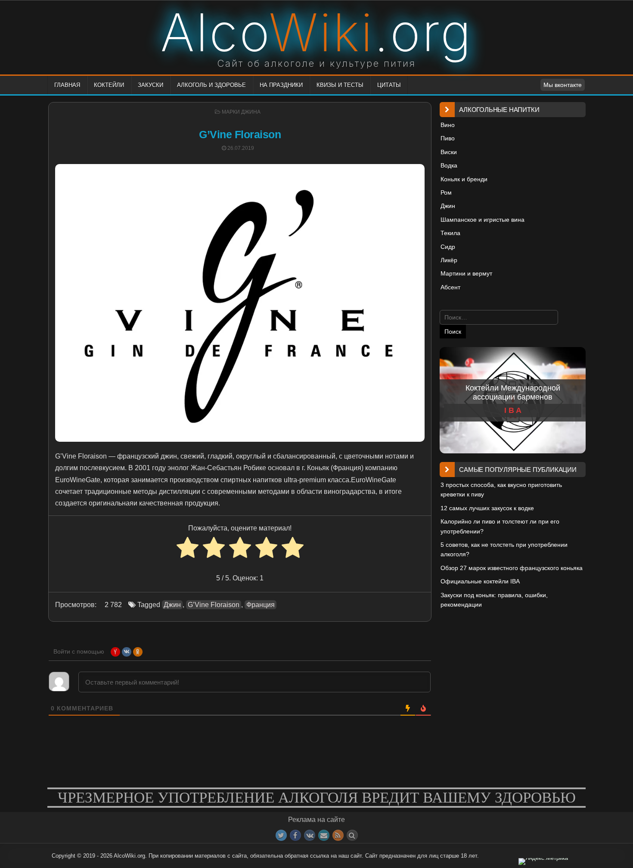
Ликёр (449, 260)
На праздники (281, 85)
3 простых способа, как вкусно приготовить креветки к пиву (501, 489)
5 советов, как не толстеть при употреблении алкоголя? (504, 549)
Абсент (450, 287)
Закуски (150, 85)
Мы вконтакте (562, 84)
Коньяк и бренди (464, 179)
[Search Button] (352, 835)
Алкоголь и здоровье (211, 85)
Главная (67, 85)
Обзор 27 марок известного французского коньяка (512, 567)
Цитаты (389, 85)
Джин (172, 604)
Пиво (448, 138)
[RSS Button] (338, 835)
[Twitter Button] (281, 835)
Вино (448, 124)
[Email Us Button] (323, 835)
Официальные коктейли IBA (480, 581)
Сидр (448, 246)
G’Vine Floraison (240, 134)
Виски (449, 152)
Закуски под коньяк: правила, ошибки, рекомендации (494, 600)
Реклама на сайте (316, 819)
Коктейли (109, 85)
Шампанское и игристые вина (482, 219)
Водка (449, 165)
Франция (260, 604)
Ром (446, 192)
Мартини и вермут (466, 273)
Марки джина (241, 112)
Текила (450, 232)
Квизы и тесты (339, 85)
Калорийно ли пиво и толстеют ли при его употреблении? (500, 526)
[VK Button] (309, 835)
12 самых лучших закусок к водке (487, 508)
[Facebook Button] (295, 835)
